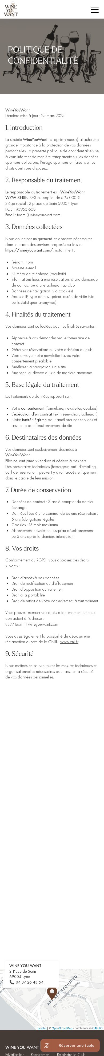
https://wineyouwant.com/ (29, 250)
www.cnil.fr (69, 641)
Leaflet (42, 1028)
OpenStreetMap (62, 1028)
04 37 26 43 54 (29, 982)
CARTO (97, 1028)
